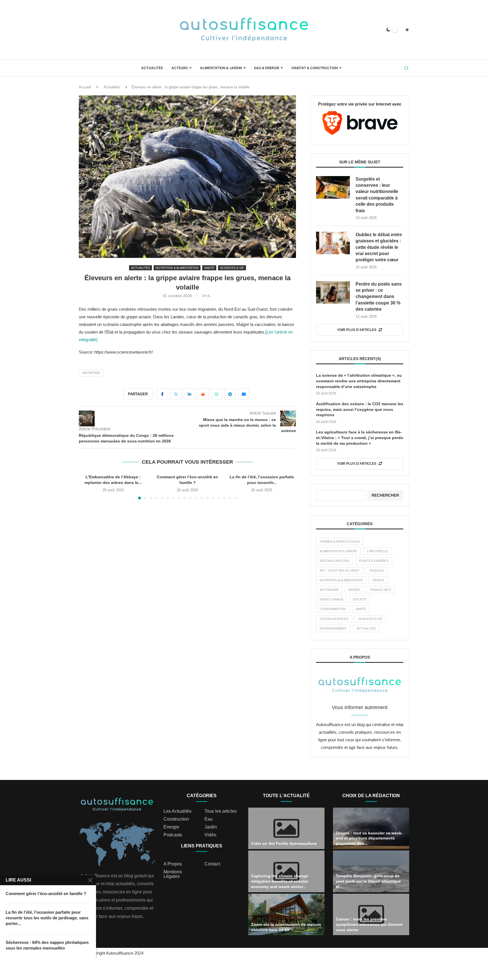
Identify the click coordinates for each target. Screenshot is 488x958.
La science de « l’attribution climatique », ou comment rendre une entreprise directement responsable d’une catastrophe (359, 381)
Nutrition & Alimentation (341, 580)
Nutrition (91, 372)
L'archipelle (377, 551)
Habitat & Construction (314, 68)
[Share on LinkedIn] (189, 394)
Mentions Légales (173, 874)
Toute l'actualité (286, 795)
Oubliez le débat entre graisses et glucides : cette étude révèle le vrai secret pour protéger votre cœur (379, 247)
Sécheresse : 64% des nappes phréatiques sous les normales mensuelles (47, 945)
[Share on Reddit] (203, 394)
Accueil (85, 87)
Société (360, 599)
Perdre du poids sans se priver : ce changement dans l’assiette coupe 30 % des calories (379, 297)
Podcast (376, 570)
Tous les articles (220, 811)
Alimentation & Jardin (221, 68)
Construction (176, 819)
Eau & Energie (266, 68)
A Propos (173, 864)
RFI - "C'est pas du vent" (340, 570)
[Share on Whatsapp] (216, 394)
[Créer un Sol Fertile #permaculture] (286, 828)
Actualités (152, 68)
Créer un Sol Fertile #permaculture (284, 843)
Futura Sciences (334, 619)
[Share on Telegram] (230, 394)
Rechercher (385, 495)
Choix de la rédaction (371, 795)
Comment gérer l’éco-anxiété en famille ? (46, 893)
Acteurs (179, 68)
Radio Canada (331, 599)
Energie (171, 827)
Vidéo (210, 835)
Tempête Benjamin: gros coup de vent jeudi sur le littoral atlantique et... (368, 881)
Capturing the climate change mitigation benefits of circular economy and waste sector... (279, 881)
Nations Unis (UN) (334, 560)
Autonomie (329, 589)
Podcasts (173, 835)
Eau (208, 819)
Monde (354, 589)
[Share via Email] (243, 394)
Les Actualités (177, 811)
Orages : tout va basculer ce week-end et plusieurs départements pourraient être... (369, 838)
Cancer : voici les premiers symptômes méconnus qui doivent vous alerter (369, 924)
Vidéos (378, 580)
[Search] (406, 68)
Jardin (210, 827)
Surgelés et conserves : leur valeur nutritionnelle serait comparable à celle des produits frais (377, 195)
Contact (212, 864)
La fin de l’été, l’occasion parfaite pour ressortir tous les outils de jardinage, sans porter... (47, 918)
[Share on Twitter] (176, 394)
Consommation (333, 609)
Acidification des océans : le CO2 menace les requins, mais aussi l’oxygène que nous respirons (359, 409)
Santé (361, 609)
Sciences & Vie (370, 619)
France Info (380, 589)
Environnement (333, 628)
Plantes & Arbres (374, 560)
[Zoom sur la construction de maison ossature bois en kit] (286, 914)
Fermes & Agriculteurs (340, 541)
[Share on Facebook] (162, 394)
